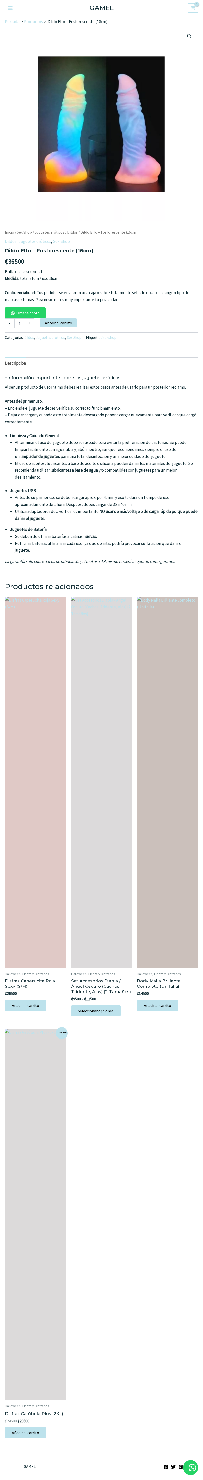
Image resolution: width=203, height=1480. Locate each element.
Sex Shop (24, 232)
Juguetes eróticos (49, 232)
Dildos (72, 232)
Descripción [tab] (15, 363)
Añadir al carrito (58, 322)
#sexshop (108, 337)
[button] (189, 36)
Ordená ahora (27, 312)
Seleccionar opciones (96, 1010)
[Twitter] (173, 1467)
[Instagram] (180, 1467)
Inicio (9, 232)
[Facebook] (166, 1467)
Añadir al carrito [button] (25, 1005)
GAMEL (102, 8)
